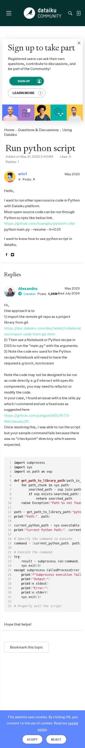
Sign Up (23, 81)
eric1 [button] (22, 174)
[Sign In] (78, 13)
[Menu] (9, 13)
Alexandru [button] (27, 288)
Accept (32, 739)
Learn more (23, 93)
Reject (56, 739)
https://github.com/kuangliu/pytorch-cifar (39, 223)
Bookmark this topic (26, 647)
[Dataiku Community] (42, 13)
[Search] (70, 13)
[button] (79, 43)
